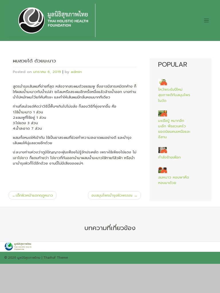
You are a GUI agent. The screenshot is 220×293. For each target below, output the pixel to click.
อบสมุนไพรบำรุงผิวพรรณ (111, 195)
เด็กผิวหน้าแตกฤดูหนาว (34, 195)
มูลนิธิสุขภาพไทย (28, 257)
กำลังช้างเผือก (169, 157)
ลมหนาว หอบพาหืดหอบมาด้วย (173, 180)
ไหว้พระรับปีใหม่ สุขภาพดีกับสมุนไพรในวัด (174, 95)
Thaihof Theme (55, 257)
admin (76, 71)
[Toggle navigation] (206, 20)
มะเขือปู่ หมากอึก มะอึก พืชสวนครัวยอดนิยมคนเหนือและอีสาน (174, 129)
